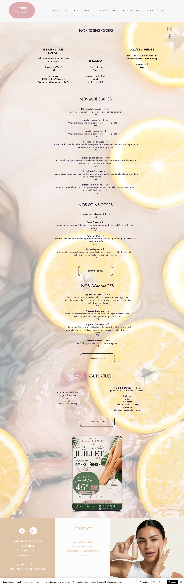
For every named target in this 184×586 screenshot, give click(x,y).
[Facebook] (169, 36)
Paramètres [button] (144, 582)
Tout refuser (158, 582)
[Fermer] (180, 582)
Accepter (172, 582)
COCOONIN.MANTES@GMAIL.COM (83, 551)
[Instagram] (169, 29)
